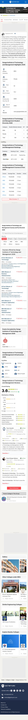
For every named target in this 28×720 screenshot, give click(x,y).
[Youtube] (23, 691)
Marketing (15, 281)
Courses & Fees (8, 19)
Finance (10, 279)
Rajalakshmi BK (9, 33)
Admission (15, 19)
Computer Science (12, 263)
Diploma (17, 244)
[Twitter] (14, 691)
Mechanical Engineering (7, 265)
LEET (3, 344)
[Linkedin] (20, 691)
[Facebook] (11, 691)
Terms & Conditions (6, 709)
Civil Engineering (21, 263)
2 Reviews (12, 15)
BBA (4, 187)
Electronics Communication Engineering (10, 266)
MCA (4, 184)
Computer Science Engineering (15, 292)
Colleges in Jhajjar (10, 680)
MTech (4, 195)
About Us (3, 702)
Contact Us (3, 705)
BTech (4, 176)
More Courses (13, 199)
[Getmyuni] (14, 2)
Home (2, 680)
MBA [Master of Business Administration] (6, 273)
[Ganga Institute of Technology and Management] (3, 9)
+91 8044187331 (8, 694)
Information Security (6, 293)
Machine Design (5, 296)
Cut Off (21, 19)
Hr (13, 279)
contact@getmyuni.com (10, 697)
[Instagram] (17, 691)
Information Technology (7, 281)
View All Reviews (14, 488)
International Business (6, 282)
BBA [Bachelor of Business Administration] (6, 310)
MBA (4, 180)
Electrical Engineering (6, 268)
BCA (4, 191)
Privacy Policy (4, 707)
